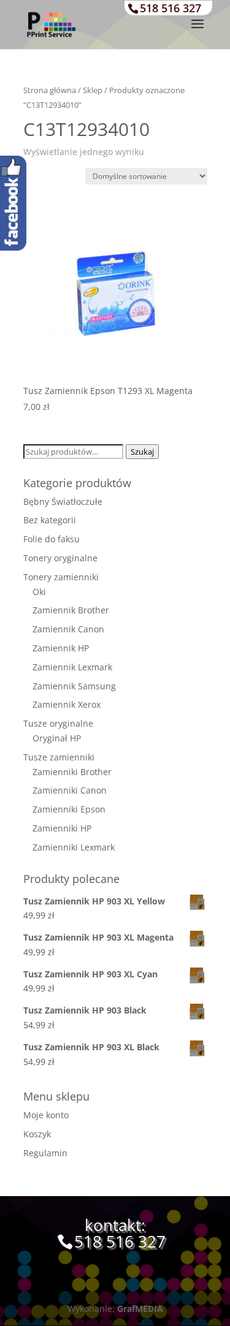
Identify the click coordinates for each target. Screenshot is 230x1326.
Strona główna (49, 90)
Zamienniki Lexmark (74, 847)
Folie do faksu (51, 539)
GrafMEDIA (140, 1308)
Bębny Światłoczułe (62, 501)
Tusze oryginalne (58, 723)
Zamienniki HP (62, 828)
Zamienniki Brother (72, 772)
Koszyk (37, 1134)
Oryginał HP (57, 738)
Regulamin (45, 1153)
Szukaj (142, 451)
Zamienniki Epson (69, 809)
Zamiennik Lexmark (72, 667)
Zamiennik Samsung (74, 686)
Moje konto (46, 1115)
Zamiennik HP (61, 648)
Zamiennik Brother (71, 610)
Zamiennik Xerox (67, 704)
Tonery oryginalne (60, 558)
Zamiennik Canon (68, 629)
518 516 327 (170, 8)
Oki (39, 591)
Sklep (92, 90)
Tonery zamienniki (61, 577)
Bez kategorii (49, 520)
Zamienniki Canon (70, 790)
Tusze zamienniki (58, 757)
